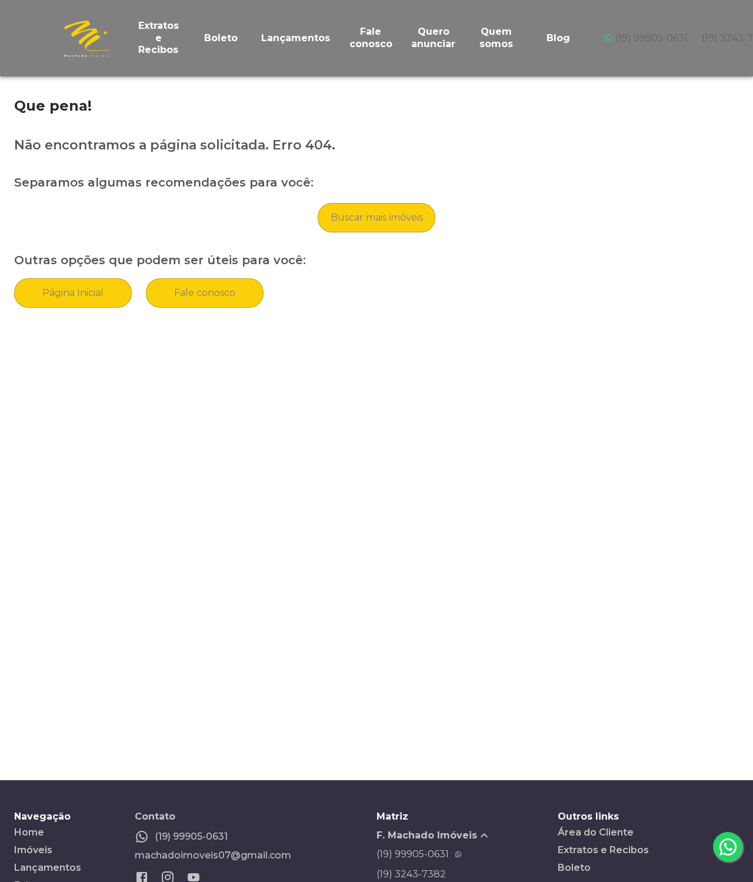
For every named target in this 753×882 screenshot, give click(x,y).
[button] (467, 835)
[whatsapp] (727, 846)
